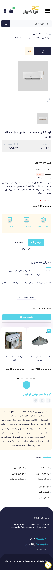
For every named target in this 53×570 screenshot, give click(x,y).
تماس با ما (45, 468)
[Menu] (47, 10)
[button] (34, 378)
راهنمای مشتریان (42, 473)
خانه (46, 34)
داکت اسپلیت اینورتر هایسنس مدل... (40, 358)
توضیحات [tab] (36, 242)
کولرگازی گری (19, 468)
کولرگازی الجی (44, 486)
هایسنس (37, 34)
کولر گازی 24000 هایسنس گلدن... (13, 358)
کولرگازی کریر (44, 498)
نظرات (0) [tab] (26, 248)
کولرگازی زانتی (44, 492)
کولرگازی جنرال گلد (17, 479)
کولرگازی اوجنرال (18, 473)
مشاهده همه (28, 317)
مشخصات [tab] (18, 242)
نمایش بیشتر (28, 297)
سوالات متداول (43, 479)
